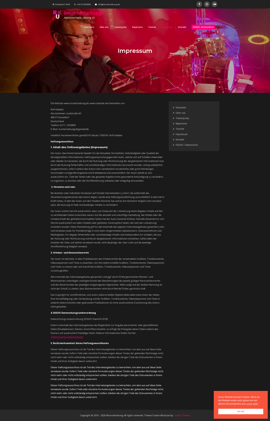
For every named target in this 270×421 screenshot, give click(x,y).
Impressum (167, 27)
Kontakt (182, 27)
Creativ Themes (181, 415)
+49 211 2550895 (84, 4)
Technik (152, 27)
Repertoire (137, 27)
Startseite (89, 27)
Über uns (104, 27)
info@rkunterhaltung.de (109, 4)
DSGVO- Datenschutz (203, 27)
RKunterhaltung (83, 13)
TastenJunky (120, 27)
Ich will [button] (240, 411)
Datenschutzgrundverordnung (67, 337)
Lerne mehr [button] (252, 404)
